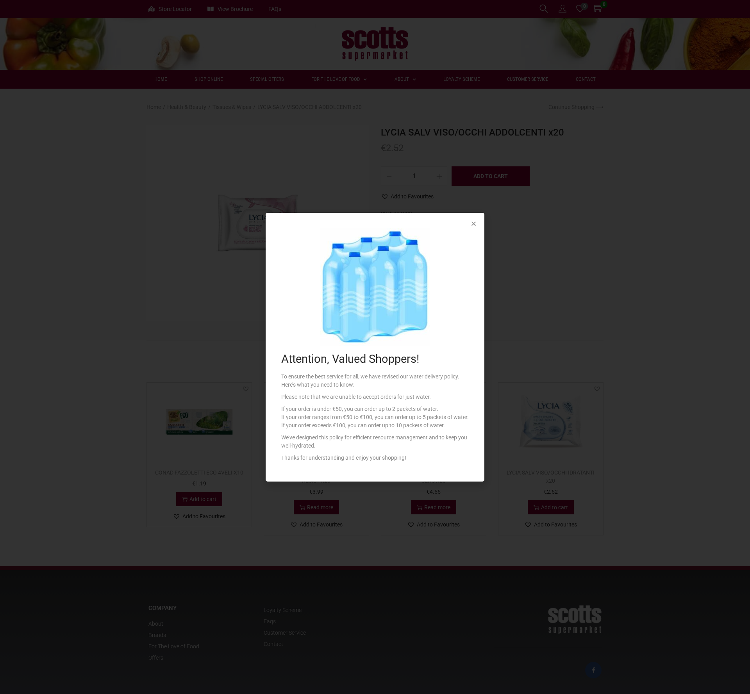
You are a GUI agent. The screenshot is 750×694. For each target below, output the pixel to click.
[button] (474, 224)
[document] (375, 347)
